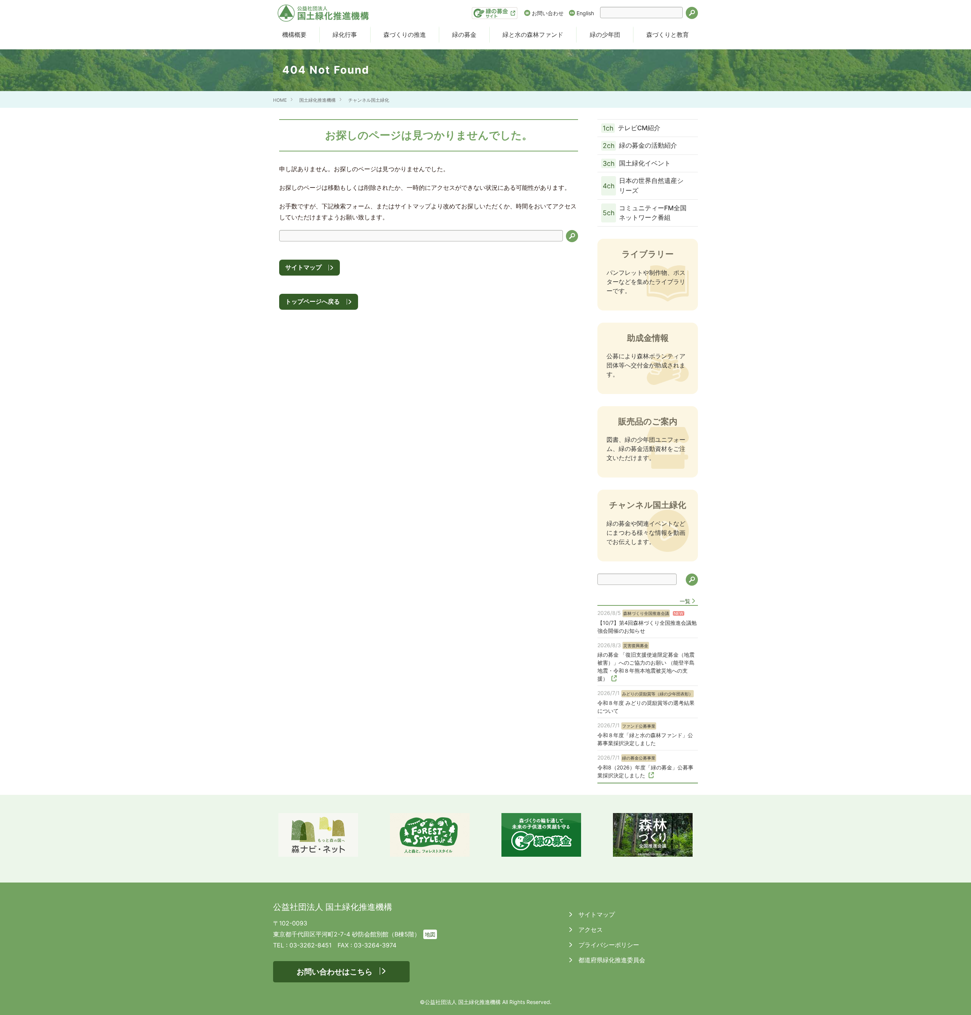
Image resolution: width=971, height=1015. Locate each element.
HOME (280, 100)
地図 (430, 934)
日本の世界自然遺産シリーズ (643, 185)
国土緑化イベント (637, 163)
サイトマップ (303, 267)
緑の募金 (464, 34)
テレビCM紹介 (631, 128)
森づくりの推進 (404, 34)
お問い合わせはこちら (334, 971)
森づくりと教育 (667, 34)
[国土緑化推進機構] (323, 13)
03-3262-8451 (310, 945)
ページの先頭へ (955, 999)
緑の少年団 (605, 34)
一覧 (685, 601)
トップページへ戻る (312, 301)
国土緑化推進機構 (317, 100)
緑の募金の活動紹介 (640, 146)
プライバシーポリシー (608, 945)
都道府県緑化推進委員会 (611, 960)
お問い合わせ (548, 13)
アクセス (590, 929)
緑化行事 (345, 34)
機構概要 (294, 34)
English (585, 13)
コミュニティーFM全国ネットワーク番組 (645, 212)
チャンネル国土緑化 (368, 100)
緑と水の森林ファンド (533, 34)
